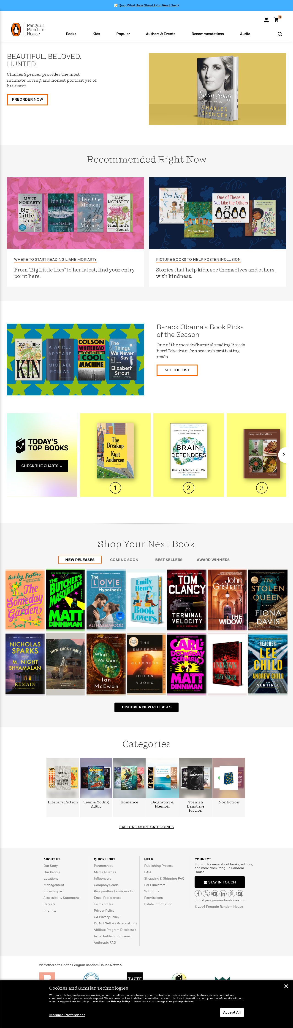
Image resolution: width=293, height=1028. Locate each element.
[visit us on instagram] (239, 893)
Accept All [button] (232, 1012)
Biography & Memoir (162, 804)
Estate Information (158, 904)
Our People (51, 872)
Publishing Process (158, 866)
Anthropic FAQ (105, 942)
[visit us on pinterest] (231, 893)
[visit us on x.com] (206, 893)
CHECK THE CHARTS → (42, 465)
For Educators (154, 885)
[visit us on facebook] (198, 893)
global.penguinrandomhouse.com (220, 900)
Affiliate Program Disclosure (115, 930)
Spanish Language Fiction (195, 806)
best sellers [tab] (168, 559)
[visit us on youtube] (214, 893)
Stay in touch (221, 882)
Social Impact (53, 891)
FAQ (147, 872)
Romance (129, 802)
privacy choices (183, 1002)
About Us (51, 859)
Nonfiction (228, 802)
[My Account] (266, 18)
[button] (71, 33)
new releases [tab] (80, 559)
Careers (49, 904)
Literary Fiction (63, 802)
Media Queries (105, 872)
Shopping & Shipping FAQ (164, 878)
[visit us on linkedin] (223, 893)
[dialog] (146, 1004)
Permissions (153, 898)
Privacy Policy (104, 910)
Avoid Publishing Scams (112, 936)
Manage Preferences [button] (67, 1015)
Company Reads (106, 885)
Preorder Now (27, 99)
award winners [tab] (213, 559)
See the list (177, 370)
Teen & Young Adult (96, 804)
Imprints (49, 910)
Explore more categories (146, 826)
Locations (50, 878)
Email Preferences (107, 898)
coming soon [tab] (124, 559)
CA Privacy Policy (106, 917)
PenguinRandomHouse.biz (114, 891)
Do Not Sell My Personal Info (115, 923)
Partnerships (103, 866)
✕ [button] (286, 987)
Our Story (50, 866)
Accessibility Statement (61, 898)
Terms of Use (103, 904)
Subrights (151, 891)
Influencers (102, 878)
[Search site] (280, 33)
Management (53, 885)
